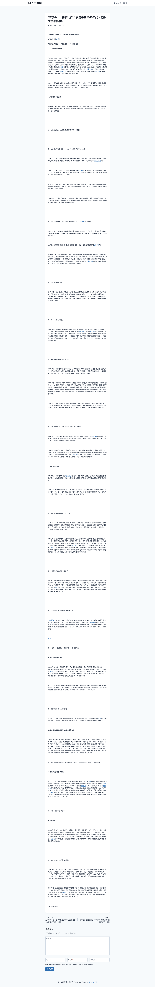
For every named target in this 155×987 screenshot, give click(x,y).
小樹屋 (53, 548)
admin (51, 25)
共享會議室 (81, 222)
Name (48, 960)
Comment (50, 938)
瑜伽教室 (68, 476)
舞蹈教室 (92, 331)
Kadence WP (93, 982)
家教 (57, 39)
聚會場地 (80, 170)
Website (93, 960)
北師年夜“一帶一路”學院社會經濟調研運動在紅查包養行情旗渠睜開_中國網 (60, 920)
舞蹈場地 (92, 622)
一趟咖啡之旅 (117, 3)
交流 (90, 781)
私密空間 (96, 245)
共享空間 (89, 69)
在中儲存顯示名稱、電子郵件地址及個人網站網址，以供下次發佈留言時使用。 (70, 964)
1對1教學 (61, 67)
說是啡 (125, 3)
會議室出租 (97, 161)
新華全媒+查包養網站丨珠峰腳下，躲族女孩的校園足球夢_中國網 (95, 920)
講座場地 (97, 71)
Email (70, 960)
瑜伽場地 (94, 436)
